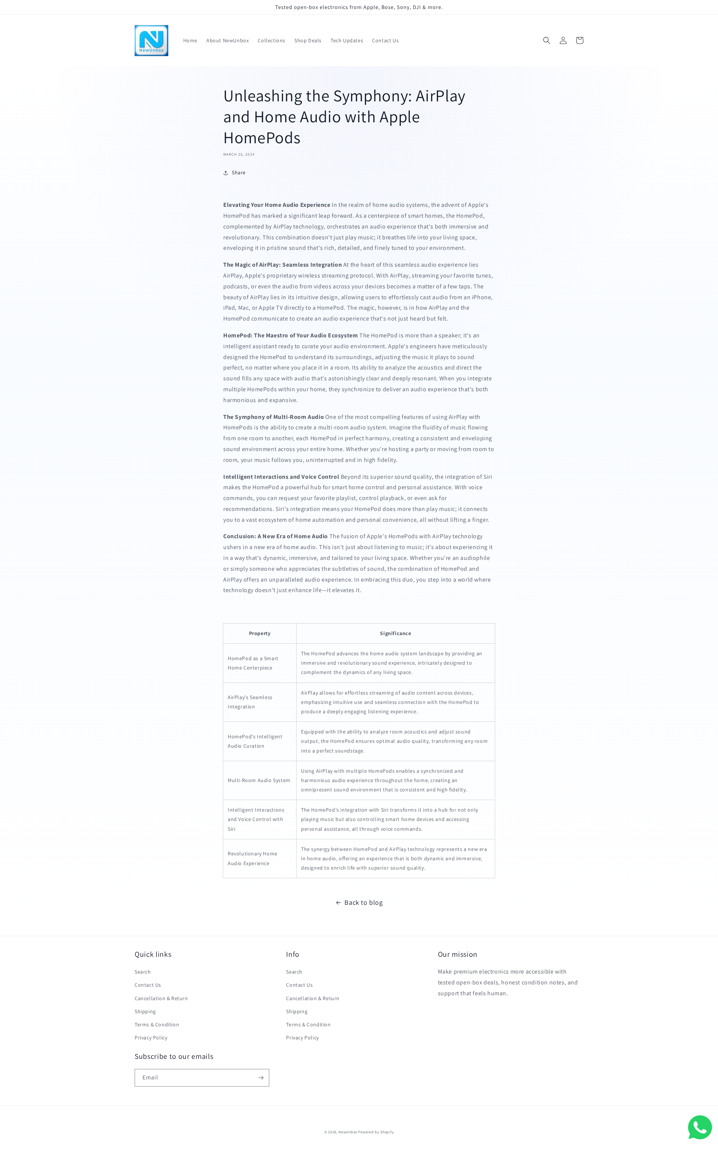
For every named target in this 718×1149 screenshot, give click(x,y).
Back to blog (363, 902)
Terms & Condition (157, 1024)
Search (143, 971)
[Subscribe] (260, 1078)
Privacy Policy (151, 1037)
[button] (546, 40)
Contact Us (148, 984)
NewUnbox (347, 1132)
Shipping (145, 1011)
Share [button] (239, 172)
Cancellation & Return (161, 998)
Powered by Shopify (376, 1132)
